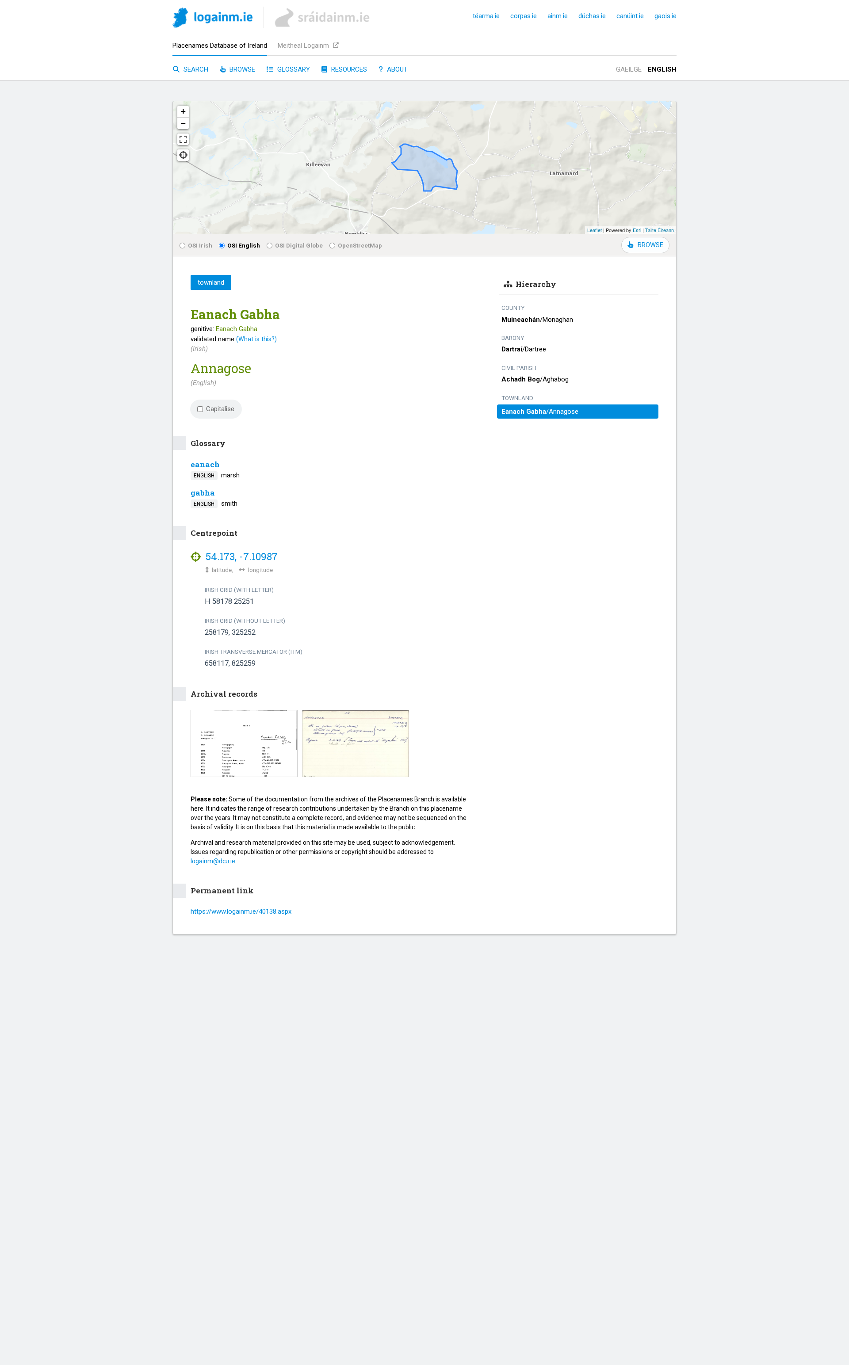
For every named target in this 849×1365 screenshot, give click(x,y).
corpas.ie (523, 16)
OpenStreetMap (360, 245)
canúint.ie (630, 16)
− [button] (183, 123)
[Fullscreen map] (183, 139)
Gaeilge (629, 69)
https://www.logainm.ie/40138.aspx (241, 911)
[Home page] (212, 19)
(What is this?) (256, 339)
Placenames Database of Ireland (219, 46)
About (396, 69)
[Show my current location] (183, 155)
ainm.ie (557, 16)
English (662, 69)
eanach (205, 464)
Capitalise (220, 409)
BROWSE (650, 245)
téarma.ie (486, 16)
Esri (637, 229)
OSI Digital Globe (299, 245)
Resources (348, 69)
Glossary (292, 69)
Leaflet (594, 229)
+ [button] (183, 111)
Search (195, 69)
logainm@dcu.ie (213, 861)
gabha (203, 493)
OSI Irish (200, 245)
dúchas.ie (592, 16)
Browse (241, 69)
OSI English (243, 245)
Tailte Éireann (659, 229)
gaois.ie (665, 16)
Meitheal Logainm (304, 46)
